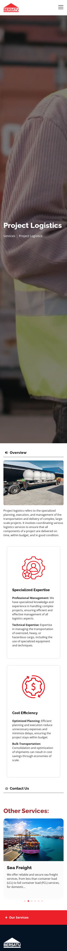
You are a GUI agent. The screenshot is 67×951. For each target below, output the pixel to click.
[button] (25, 901)
